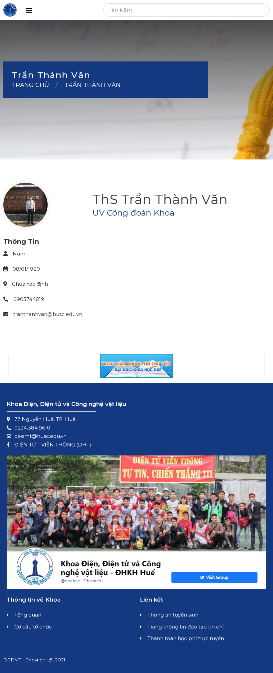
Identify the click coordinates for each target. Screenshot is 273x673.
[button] (28, 10)
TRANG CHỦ (30, 85)
